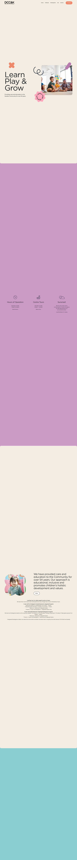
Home (42, 2)
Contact (69, 2)
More (36, 593)
